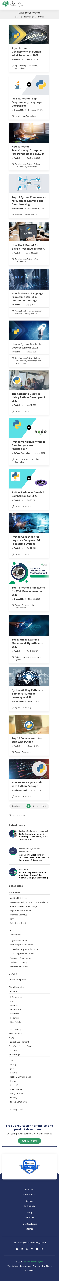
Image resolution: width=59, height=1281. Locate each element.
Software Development (37, 831)
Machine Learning (22, 214)
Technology (29, 17)
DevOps (13, 973)
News (11, 1037)
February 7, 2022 (33, 59)
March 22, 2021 (32, 651)
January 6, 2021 (37, 790)
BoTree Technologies (23, 453)
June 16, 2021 (40, 453)
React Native (16, 1089)
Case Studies (29, 1194)
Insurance (23, 869)
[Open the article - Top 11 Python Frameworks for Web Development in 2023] (29, 572)
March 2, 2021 (33, 701)
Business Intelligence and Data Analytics (29, 902)
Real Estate (15, 1022)
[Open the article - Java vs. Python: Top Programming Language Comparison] (29, 85)
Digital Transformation (20, 910)
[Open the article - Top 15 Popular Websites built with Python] (29, 724)
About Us (29, 1189)
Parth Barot (19, 59)
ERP (12, 1001)
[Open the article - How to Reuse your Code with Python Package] (29, 769)
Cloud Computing (18, 979)
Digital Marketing (17, 987)
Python (34, 65)
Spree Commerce (18, 1101)
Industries (29, 1217)
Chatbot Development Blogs (23, 906)
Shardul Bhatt (20, 110)
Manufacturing (15, 1033)
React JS (14, 1085)
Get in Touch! (29, 1140)
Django (13, 1064)
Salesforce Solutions (19, 923)
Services (29, 1201)
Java (17, 116)
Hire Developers (29, 1224)
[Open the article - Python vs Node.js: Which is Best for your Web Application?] (29, 428)
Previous (16, 806)
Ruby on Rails (16, 1093)
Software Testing (18, 962)
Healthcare (15, 1009)
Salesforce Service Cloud (20, 1046)
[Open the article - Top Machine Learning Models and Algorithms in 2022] (29, 625)
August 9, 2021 (32, 253)
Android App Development (25, 949)
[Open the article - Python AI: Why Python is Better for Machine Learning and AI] (29, 676)
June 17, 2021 (31, 405)
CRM (11, 930)
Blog (29, 1212)
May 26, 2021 (31, 500)
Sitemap (29, 1229)
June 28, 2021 (31, 352)
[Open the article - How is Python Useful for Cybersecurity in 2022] (29, 330)
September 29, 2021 (36, 208)
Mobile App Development (22, 944)
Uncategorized (16, 1109)
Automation (37, 311)
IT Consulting (15, 1029)
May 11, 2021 (31, 548)
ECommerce (16, 997)
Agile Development (23, 65)
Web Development (25, 606)
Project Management (19, 1041)
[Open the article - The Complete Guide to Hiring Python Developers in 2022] (29, 380)
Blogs (17, 17)
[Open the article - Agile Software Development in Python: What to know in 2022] (29, 34)
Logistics (14, 1017)
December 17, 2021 (35, 110)
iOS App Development (23, 953)
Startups (13, 1050)
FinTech (22, 831)
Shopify (13, 1097)
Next (44, 806)
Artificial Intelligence (23, 311)
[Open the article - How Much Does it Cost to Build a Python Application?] (29, 231)
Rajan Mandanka (21, 790)
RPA (12, 918)
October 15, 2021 (33, 158)
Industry (13, 991)
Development (20, 164)
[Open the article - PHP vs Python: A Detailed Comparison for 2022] (29, 479)
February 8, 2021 (33, 746)
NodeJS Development (24, 459)
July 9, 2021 (30, 305)
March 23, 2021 (34, 599)
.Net (12, 1060)
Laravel (13, 1072)
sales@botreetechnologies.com (32, 1242)
